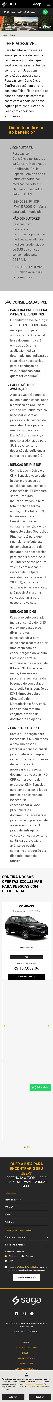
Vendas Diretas (25, 1337)
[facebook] (32, 1292)
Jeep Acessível (26, 1342)
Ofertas (27, 1321)
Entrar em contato (27, 1116)
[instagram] (24, 1292)
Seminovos (26, 1353)
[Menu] (41, 4)
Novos (25, 1331)
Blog (26, 1369)
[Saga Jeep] (9, 4)
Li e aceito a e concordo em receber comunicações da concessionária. (27, 1107)
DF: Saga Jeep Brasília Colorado (21, 12)
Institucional (26, 1363)
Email (11, 1099)
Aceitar (13, 1397)
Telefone (29, 1095)
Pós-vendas (25, 1358)
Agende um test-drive (26, 1326)
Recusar (39, 1397)
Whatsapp (13, 1095)
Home (4, 35)
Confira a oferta (26, 977)
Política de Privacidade (27, 1106)
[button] (4, 945)
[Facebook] (16, 1292)
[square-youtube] (38, 1292)
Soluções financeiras (25, 1347)
